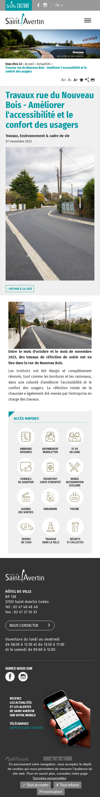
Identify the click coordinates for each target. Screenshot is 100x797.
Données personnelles (49, 778)
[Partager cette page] (87, 80)
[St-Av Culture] (18, 5)
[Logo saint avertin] (24, 576)
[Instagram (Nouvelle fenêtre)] (46, 6)
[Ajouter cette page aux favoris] (81, 80)
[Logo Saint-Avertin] (27, 20)
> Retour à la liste (19, 289)
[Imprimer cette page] (93, 80)
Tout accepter (37, 785)
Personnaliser (50, 792)
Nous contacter (24, 625)
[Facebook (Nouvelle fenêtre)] (37, 6)
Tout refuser (69, 785)
